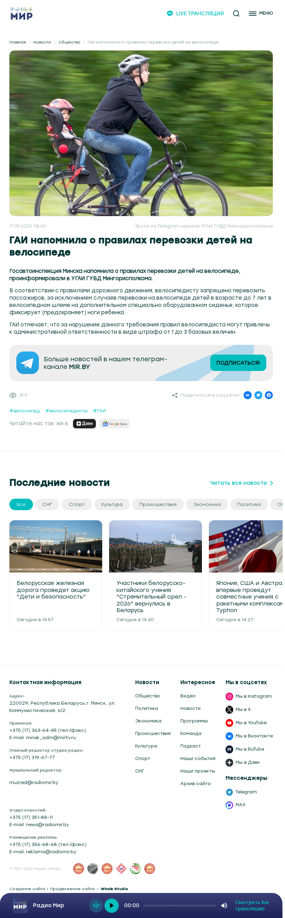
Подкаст (190, 746)
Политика (146, 708)
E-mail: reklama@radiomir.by (42, 851)
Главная (17, 42)
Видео (188, 695)
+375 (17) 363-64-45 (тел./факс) (47, 730)
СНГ (139, 771)
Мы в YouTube (251, 722)
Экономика (148, 720)
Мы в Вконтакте (254, 735)
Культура (146, 746)
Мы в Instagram (254, 696)
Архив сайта (195, 783)
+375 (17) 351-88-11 (31, 817)
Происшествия (153, 733)
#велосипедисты (66, 410)
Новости (42, 42)
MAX (240, 804)
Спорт (142, 758)
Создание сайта (27, 889)
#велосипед (24, 410)
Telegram (246, 791)
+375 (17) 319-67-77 (32, 757)
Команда (191, 733)
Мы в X (243, 709)
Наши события (197, 758)
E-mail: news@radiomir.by (39, 824)
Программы (194, 720)
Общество (69, 42)
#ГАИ (99, 410)
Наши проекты (197, 771)
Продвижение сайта (72, 889)
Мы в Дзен (248, 762)
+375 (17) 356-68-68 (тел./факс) (48, 844)
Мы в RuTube (250, 749)
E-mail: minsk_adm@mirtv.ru (42, 737)
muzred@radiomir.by (33, 782)
